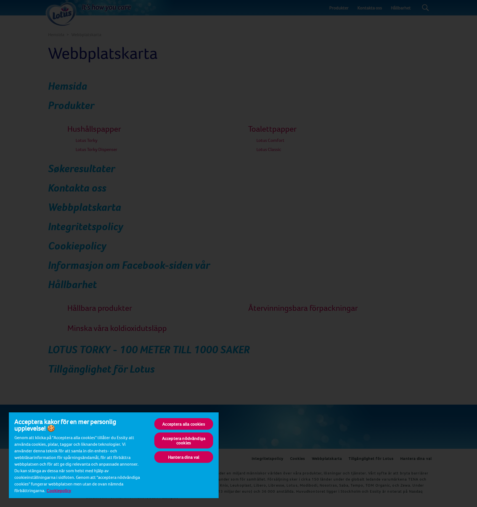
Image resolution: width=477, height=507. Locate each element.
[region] (114, 455)
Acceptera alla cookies (183, 424)
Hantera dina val (184, 457)
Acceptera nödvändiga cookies (183, 440)
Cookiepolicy (59, 490)
